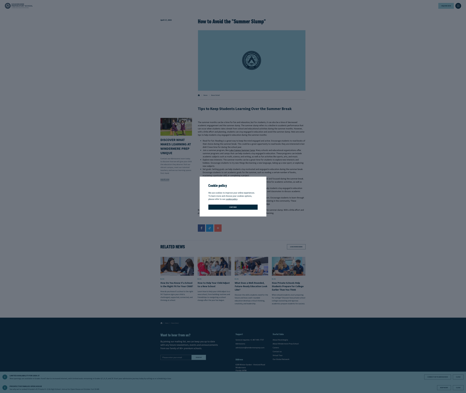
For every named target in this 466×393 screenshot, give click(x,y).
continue (233, 207)
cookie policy (231, 199)
